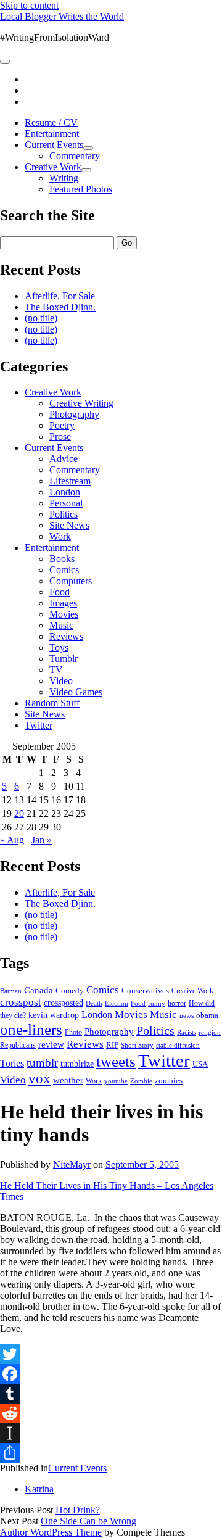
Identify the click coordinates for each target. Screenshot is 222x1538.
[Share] (111, 1453)
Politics (63, 514)
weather (68, 1080)
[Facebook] (111, 1374)
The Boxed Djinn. (60, 307)
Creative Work (53, 167)
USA (200, 1064)
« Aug (12, 840)
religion (210, 1032)
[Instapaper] (111, 1433)
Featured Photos (80, 189)
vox (39, 1078)
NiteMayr (72, 1164)
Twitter (38, 725)
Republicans (18, 1045)
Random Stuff (52, 703)
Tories (12, 1063)
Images (63, 603)
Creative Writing (81, 403)
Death (94, 1003)
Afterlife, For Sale (60, 296)
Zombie (141, 1081)
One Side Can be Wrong (88, 1521)
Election (116, 1003)
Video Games (75, 692)
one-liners (31, 1029)
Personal (66, 503)
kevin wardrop (53, 1015)
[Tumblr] (111, 1394)
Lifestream (70, 481)
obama (207, 1015)
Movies (63, 614)
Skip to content (29, 5)
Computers (70, 581)
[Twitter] (111, 1354)
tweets (116, 1061)
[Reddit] (111, 1413)
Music (61, 625)
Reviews (66, 636)
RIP (112, 1044)
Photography (74, 414)
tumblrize (77, 1064)
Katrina (39, 1489)
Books (62, 558)
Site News (69, 525)
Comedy (70, 990)
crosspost (20, 1002)
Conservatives (145, 990)
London (64, 492)
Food (59, 592)
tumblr (42, 1062)
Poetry (62, 425)
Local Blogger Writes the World (62, 16)
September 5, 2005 (142, 1164)
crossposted (63, 1002)
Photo (73, 1032)
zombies (169, 1080)
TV (56, 669)
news (186, 1015)
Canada (38, 990)
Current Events (54, 144)
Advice (63, 458)
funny (156, 1003)
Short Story (137, 1045)
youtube (116, 1081)
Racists (186, 1032)
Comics (64, 569)
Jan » (41, 840)
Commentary (74, 156)
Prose (60, 436)
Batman (11, 991)
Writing (63, 178)
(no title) (41, 318)
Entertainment (52, 133)
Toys (58, 647)
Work (60, 536)
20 (19, 813)
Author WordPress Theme (51, 1532)
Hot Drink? (78, 1510)
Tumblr (63, 658)
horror (177, 1003)
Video (61, 681)
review (51, 1044)
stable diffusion (178, 1045)
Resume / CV (51, 122)
